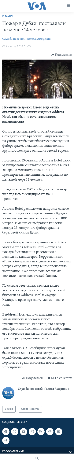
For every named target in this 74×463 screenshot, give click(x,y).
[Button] (61, 54)
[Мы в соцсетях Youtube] (23, 431)
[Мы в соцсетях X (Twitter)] (14, 431)
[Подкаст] (49, 431)
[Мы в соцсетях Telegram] (5, 440)
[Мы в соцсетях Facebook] (5, 431)
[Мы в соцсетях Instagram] (32, 431)
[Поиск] (37, 458)
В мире (7, 16)
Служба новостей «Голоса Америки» (27, 38)
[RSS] (41, 431)
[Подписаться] (58, 431)
